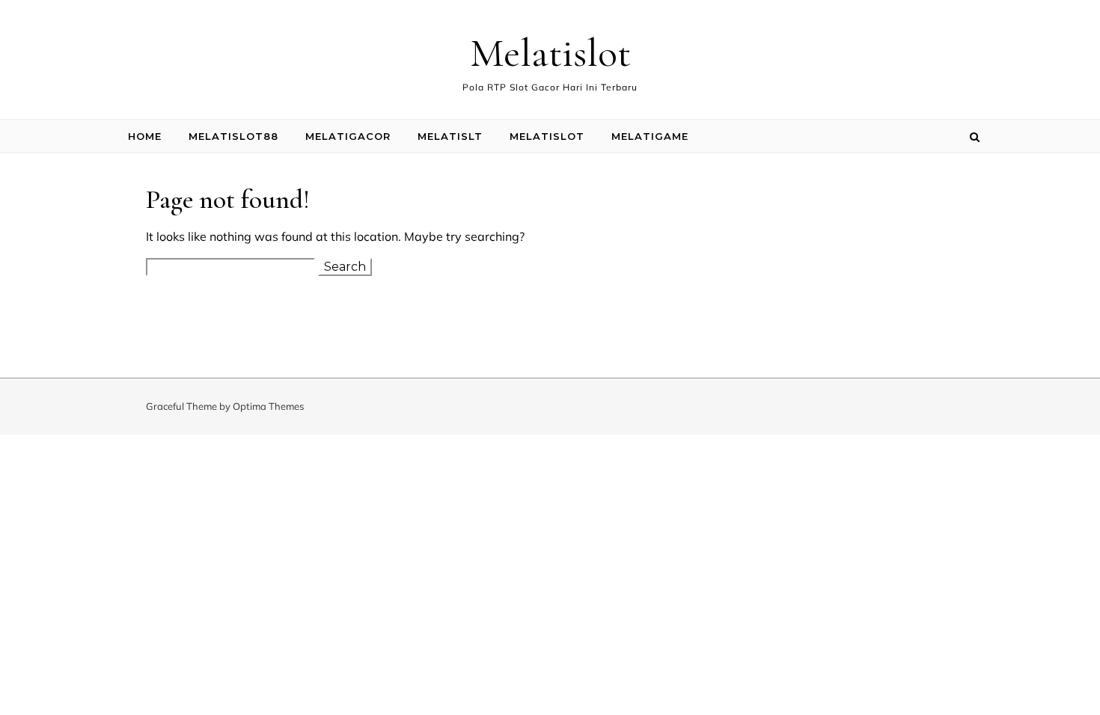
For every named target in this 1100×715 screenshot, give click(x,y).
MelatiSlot (547, 136)
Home (145, 136)
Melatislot (550, 52)
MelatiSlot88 (233, 136)
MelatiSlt (450, 136)
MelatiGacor (348, 136)
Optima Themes (268, 406)
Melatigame (649, 136)
